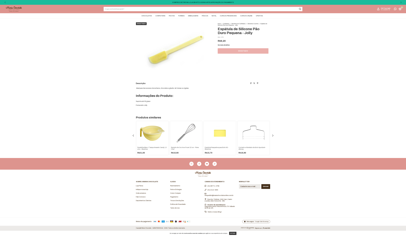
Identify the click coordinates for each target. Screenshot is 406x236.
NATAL (214, 16)
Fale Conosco (141, 197)
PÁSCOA (205, 16)
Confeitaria (226, 23)
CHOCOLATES (146, 16)
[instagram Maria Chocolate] (191, 164)
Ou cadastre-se (385, 9)
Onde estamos (141, 193)
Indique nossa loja (142, 189)
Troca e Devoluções (177, 200)
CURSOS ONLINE (246, 16)
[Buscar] (300, 9)
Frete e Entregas (176, 189)
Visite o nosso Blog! (214, 212)
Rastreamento (175, 186)
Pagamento (174, 197)
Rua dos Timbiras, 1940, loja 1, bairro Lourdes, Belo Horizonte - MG (218, 200)
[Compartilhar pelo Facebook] (250, 83)
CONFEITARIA (160, 16)
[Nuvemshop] (247, 229)
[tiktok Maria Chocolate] (215, 164)
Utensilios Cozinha (252, 23)
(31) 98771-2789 (213, 186)
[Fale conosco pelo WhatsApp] (395, 9)
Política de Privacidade (178, 204)
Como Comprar (175, 193)
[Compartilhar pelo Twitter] (254, 83)
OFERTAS (259, 16)
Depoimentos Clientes (143, 200)
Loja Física (139, 186)
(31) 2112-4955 (212, 190)
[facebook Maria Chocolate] (199, 164)
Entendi (232, 233)
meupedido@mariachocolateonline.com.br (219, 195)
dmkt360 (267, 228)
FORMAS (181, 16)
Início (219, 23)
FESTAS (172, 16)
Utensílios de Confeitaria (238, 23)
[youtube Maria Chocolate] (207, 164)
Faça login (387, 8)
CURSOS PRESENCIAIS (228, 16)
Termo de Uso (175, 208)
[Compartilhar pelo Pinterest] (257, 83)
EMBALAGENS (193, 16)
